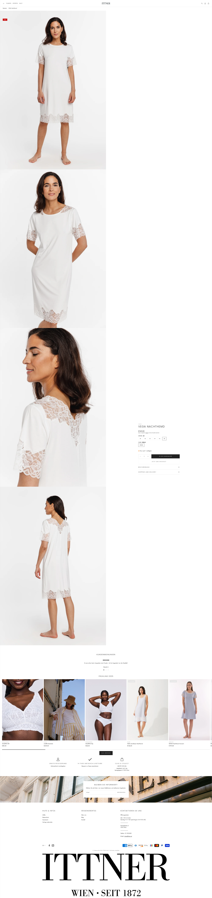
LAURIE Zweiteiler (48, 744)
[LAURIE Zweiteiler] (64, 709)
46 (159, 438)
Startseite (5, 8)
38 (140, 438)
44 (154, 438)
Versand (146, 432)
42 (150, 438)
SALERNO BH (5, 744)
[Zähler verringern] (140, 456)
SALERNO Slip (89, 744)
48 (164, 438)
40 (145, 438)
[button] (3, 3)
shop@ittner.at (128, 836)
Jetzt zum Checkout (159, 461)
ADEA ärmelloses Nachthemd (135, 744)
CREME (141, 445)
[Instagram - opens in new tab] (53, 845)
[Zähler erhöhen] (147, 456)
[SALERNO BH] (22, 709)
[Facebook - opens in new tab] (49, 845)
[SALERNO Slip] (106, 709)
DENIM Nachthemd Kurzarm (176, 744)
